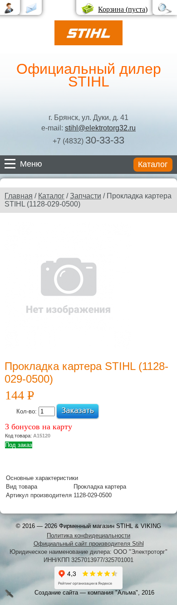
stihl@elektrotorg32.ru (100, 128)
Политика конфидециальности (88, 535)
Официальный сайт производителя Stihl (89, 543)
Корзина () (123, 9)
